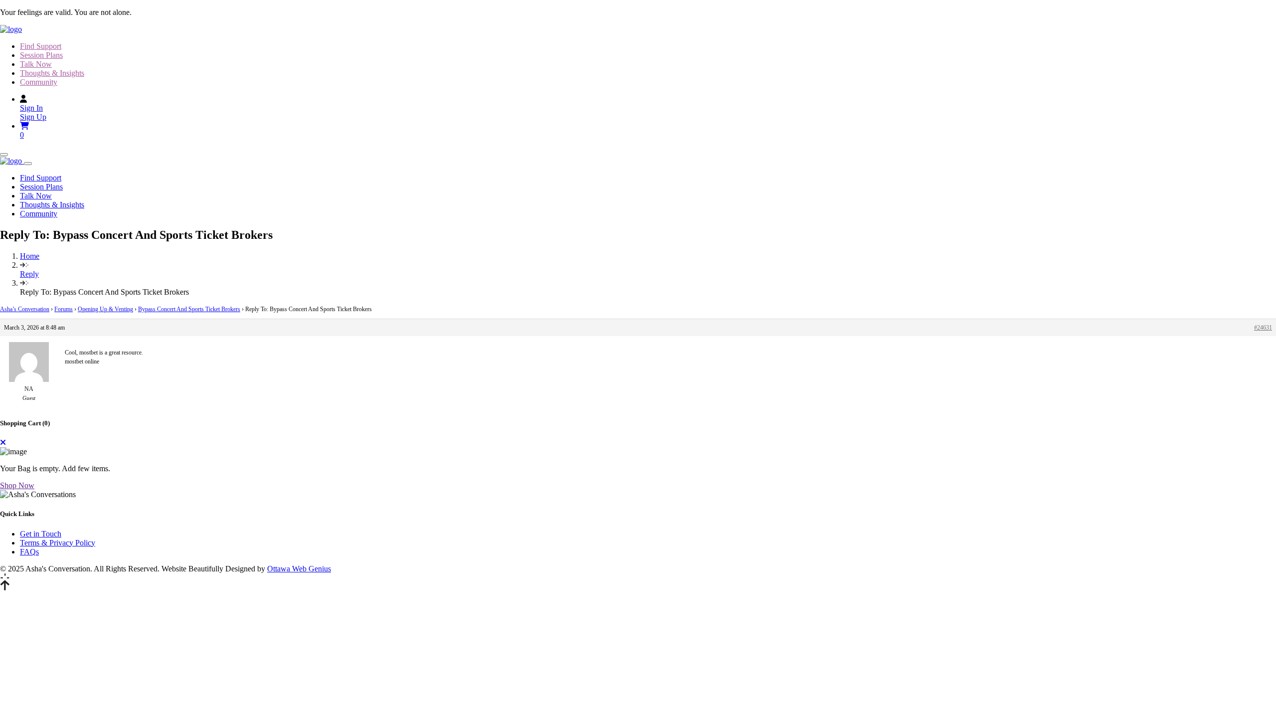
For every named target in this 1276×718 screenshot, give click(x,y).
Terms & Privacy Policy (57, 542)
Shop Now (17, 485)
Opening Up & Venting (105, 309)
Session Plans (41, 55)
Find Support (40, 46)
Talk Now (36, 64)
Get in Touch (40, 534)
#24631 (1263, 327)
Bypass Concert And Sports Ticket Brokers (189, 309)
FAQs (29, 551)
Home (29, 256)
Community (38, 82)
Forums (63, 309)
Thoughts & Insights (52, 73)
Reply (29, 274)
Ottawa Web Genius (299, 568)
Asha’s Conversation (24, 309)
